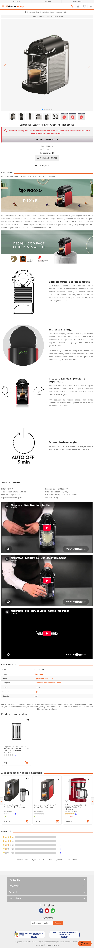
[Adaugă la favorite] (27, 720)
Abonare (58, 923)
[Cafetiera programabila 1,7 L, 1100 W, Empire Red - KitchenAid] (78, 790)
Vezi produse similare (48, 139)
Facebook (41, 910)
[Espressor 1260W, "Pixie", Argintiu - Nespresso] (47, 65)
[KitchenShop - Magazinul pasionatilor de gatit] (15, 6)
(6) (76, 814)
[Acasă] (25, 12)
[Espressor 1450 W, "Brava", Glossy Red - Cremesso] (47, 790)
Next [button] (92, 801)
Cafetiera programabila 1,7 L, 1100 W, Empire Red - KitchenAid (76, 807)
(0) (15, 755)
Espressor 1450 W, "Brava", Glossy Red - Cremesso (45, 806)
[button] (4, 65)
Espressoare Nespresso (44, 678)
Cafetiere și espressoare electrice (48, 683)
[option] (16, 741)
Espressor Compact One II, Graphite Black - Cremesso (14, 806)
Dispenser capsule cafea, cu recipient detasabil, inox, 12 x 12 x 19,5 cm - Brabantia (16, 748)
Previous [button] (1, 801)
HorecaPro (77, 1)
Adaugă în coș (26, 762)
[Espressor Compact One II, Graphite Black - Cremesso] (16, 790)
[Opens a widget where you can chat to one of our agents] (85, 944)
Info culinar (46, 1)
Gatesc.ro (16, 1)
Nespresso (39, 674)
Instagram (53, 910)
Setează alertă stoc (48, 158)
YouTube (47, 910)
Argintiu (38, 691)
